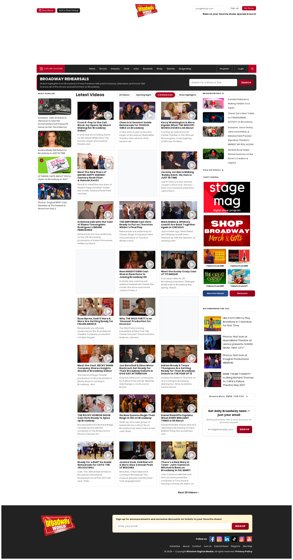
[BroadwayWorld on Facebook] (212, 539)
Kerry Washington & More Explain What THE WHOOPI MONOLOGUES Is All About (178, 125)
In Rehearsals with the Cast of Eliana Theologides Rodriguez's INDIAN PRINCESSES (95, 226)
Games (171, 68)
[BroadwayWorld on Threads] (242, 539)
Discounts (242, 293)
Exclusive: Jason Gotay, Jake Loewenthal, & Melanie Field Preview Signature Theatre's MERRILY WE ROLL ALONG (240, 136)
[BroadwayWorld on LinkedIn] (227, 539)
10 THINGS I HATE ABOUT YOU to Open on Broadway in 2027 (54, 170)
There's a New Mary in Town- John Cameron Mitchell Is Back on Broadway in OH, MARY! (176, 466)
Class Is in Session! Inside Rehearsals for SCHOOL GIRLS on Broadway (135, 125)
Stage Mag (185, 68)
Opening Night (143, 94)
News (92, 68)
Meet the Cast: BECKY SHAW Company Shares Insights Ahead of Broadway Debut (95, 368)
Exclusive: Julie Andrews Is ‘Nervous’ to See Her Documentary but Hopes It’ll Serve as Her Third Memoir (53, 114)
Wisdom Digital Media (200, 551)
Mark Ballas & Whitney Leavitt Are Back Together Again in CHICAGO (178, 224)
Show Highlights (187, 94)
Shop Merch (47, 10)
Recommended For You (216, 308)
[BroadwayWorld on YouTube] (249, 539)
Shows (103, 68)
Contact (196, 546)
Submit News (221, 546)
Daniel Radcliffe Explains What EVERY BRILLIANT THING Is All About (177, 418)
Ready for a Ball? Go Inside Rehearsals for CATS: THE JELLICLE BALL (94, 464)
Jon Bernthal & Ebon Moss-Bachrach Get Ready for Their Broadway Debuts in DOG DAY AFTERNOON (136, 369)
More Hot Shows (215, 293)
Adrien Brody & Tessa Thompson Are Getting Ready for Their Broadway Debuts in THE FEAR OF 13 (178, 369)
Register (224, 68)
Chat (126, 68)
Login (241, 68)
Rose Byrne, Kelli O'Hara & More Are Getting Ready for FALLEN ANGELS (95, 321)
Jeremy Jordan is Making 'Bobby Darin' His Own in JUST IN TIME (177, 174)
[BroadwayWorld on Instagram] (219, 539)
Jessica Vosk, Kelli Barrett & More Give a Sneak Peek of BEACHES (136, 464)
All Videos (124, 94)
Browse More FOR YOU (226, 396)
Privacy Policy (243, 551)
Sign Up (240, 526)
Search (246, 82)
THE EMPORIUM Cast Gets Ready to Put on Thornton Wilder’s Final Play (136, 224)
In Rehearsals (165, 94)
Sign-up (235, 8)
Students (148, 68)
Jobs (136, 68)
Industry (115, 68)
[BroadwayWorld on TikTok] (234, 539)
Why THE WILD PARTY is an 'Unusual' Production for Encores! (135, 321)
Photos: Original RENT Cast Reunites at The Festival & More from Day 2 (52, 197)
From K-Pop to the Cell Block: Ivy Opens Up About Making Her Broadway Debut (94, 126)
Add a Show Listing (68, 10)
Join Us (207, 546)
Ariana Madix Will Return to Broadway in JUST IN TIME (52, 144)
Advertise (175, 546)
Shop (160, 68)
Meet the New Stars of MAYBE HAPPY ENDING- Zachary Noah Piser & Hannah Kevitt (91, 176)
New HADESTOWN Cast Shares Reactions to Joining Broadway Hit (133, 274)
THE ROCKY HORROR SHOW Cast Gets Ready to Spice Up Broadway (94, 418)
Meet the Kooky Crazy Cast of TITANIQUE (178, 273)
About (186, 546)
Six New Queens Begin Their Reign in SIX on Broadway (137, 417)
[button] (252, 69)
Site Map (247, 546)
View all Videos (212, 170)
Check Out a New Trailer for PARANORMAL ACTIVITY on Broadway (241, 117)
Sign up (244, 429)
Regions (235, 546)
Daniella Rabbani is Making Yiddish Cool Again (239, 103)
